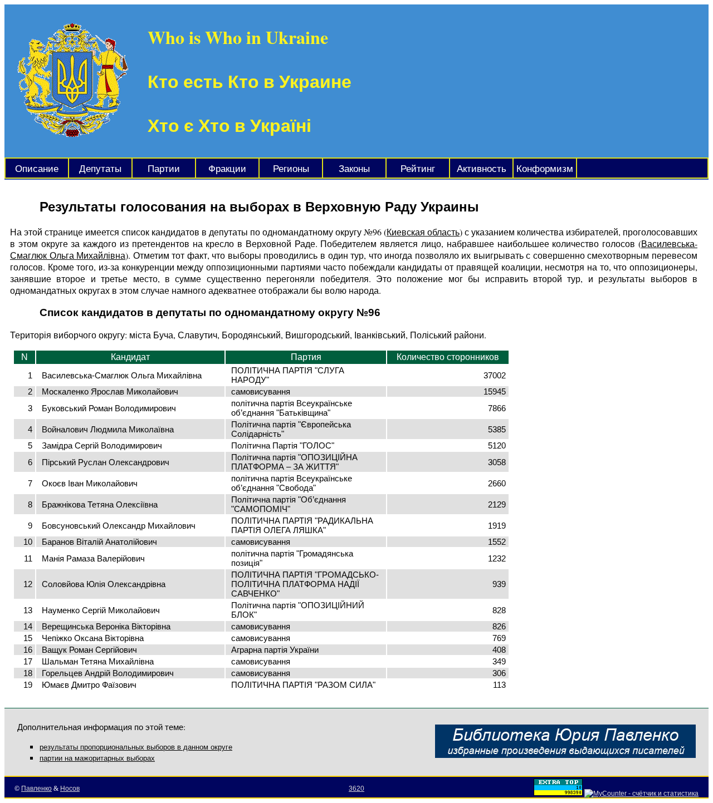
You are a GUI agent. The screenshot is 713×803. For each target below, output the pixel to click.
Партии (164, 169)
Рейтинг (418, 169)
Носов (70, 788)
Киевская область (423, 232)
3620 (356, 788)
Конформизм (544, 169)
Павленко (36, 788)
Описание (36, 169)
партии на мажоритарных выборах (97, 758)
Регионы (291, 169)
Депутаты (100, 169)
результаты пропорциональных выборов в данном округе (136, 747)
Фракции (227, 169)
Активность (481, 169)
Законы (354, 169)
